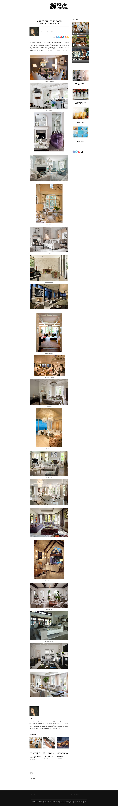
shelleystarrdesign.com (49, 641)
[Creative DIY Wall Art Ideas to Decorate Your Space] (80, 131)
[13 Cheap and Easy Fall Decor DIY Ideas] (80, 112)
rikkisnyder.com (49, 110)
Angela (40, 31)
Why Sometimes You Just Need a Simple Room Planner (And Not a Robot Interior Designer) (35, 754)
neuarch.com (49, 406)
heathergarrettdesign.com (49, 81)
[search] (111, 6)
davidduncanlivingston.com (49, 698)
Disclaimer (36, 795)
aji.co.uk (49, 253)
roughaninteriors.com (49, 353)
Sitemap (82, 795)
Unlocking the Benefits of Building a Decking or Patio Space (80, 46)
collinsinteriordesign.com (49, 377)
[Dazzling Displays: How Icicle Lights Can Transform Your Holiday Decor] (63, 742)
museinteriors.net (49, 477)
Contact (31, 795)
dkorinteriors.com (49, 448)
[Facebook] (74, 151)
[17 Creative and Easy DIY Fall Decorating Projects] (80, 94)
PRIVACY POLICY (75, 795)
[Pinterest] (79, 151)
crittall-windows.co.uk (49, 282)
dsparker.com (49, 310)
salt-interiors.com (49, 609)
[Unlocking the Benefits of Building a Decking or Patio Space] (80, 40)
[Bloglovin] (82, 151)
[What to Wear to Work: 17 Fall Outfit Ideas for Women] (80, 75)
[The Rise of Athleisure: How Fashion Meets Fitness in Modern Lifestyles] (80, 54)
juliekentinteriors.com (49, 506)
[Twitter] (30, 729)
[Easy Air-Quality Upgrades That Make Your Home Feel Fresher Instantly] (49, 742)
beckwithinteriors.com (49, 580)
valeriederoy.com (49, 224)
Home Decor (49, 19)
